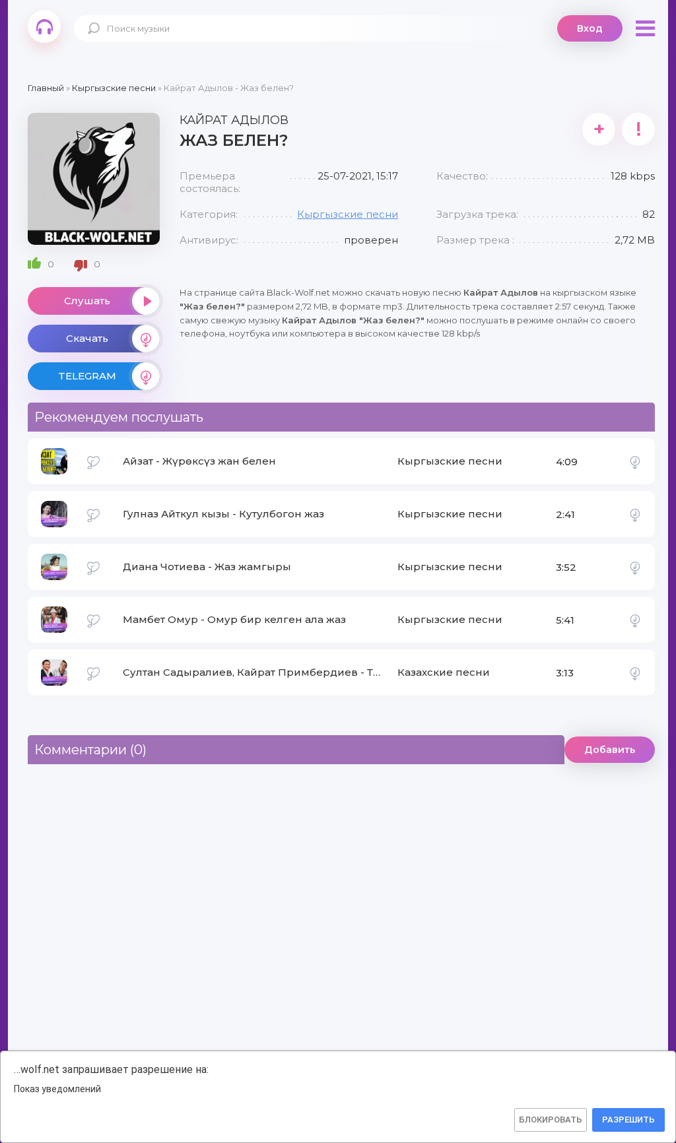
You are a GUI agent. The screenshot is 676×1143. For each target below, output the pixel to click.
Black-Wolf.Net (44, 26)
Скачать (87, 338)
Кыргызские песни (347, 214)
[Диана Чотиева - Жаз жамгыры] (635, 567)
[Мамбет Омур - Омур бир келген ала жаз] (635, 619)
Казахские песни (443, 672)
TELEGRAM (87, 376)
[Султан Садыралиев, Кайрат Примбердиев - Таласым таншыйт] (635, 672)
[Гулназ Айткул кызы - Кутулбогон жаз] (635, 514)
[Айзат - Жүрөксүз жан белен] (635, 461)
